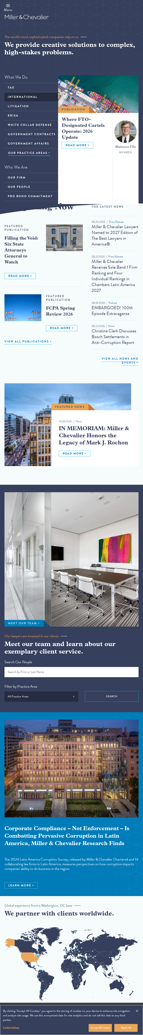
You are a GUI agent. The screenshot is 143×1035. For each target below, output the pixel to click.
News (111, 326)
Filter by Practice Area (20, 686)
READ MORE (76, 145)
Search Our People (18, 662)
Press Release (116, 222)
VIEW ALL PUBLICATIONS (26, 341)
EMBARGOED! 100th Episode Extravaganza (112, 310)
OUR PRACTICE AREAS (27, 153)
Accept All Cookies (100, 1028)
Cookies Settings (11, 1027)
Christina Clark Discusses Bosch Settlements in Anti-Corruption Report (114, 337)
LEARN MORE (19, 885)
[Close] (137, 1011)
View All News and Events (120, 361)
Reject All (126, 1028)
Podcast (113, 303)
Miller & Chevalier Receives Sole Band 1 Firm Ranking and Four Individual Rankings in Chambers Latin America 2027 (114, 276)
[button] (8, 8)
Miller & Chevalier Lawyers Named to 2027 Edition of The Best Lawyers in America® (115, 235)
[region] (71, 1020)
